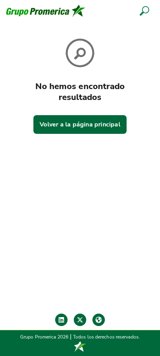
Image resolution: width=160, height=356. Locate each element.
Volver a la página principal (80, 124)
